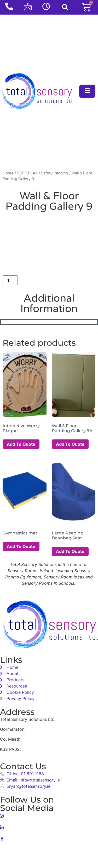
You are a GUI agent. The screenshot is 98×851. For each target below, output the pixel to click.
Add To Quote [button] (21, 444)
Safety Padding (54, 173)
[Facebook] (49, 838)
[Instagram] (49, 815)
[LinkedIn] (49, 827)
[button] (65, 7)
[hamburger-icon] (87, 91)
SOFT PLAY (27, 173)
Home (8, 173)
